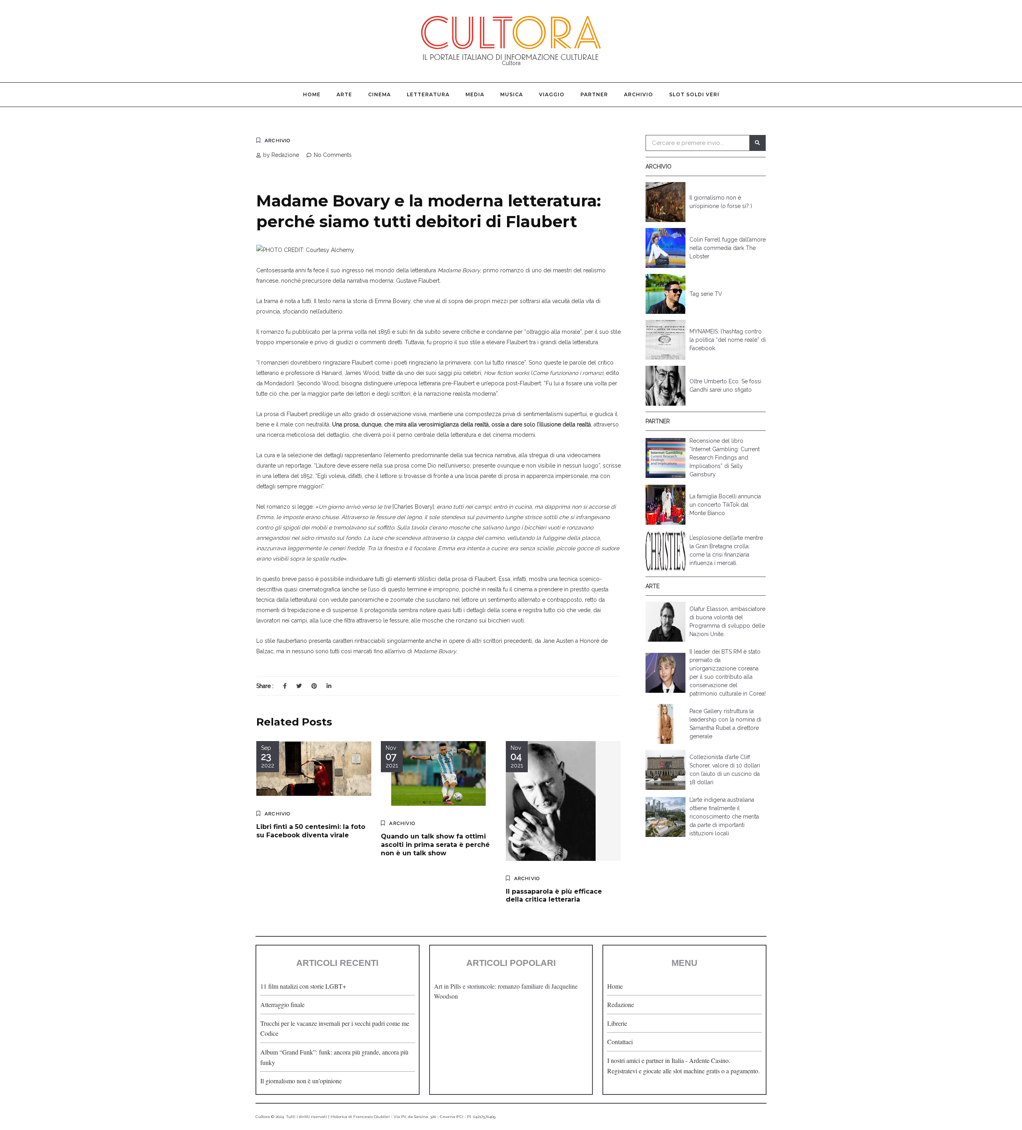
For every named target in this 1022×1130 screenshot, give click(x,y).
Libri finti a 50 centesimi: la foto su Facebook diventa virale (310, 831)
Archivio (638, 94)
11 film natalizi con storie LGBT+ (303, 986)
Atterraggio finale (282, 1004)
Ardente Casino (709, 1060)
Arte (344, 94)
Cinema (379, 94)
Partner (594, 94)
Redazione (620, 1004)
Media (474, 94)
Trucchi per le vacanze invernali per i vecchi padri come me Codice (334, 1028)
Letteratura (428, 94)
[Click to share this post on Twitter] (299, 686)
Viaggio (551, 94)
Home (312, 94)
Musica (511, 94)
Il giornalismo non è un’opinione (301, 1080)
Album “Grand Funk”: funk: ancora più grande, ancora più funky (334, 1057)
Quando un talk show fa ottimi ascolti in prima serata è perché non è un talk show (435, 845)
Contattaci (620, 1041)
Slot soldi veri (694, 94)
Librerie (617, 1023)
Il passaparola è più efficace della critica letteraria (554, 896)
